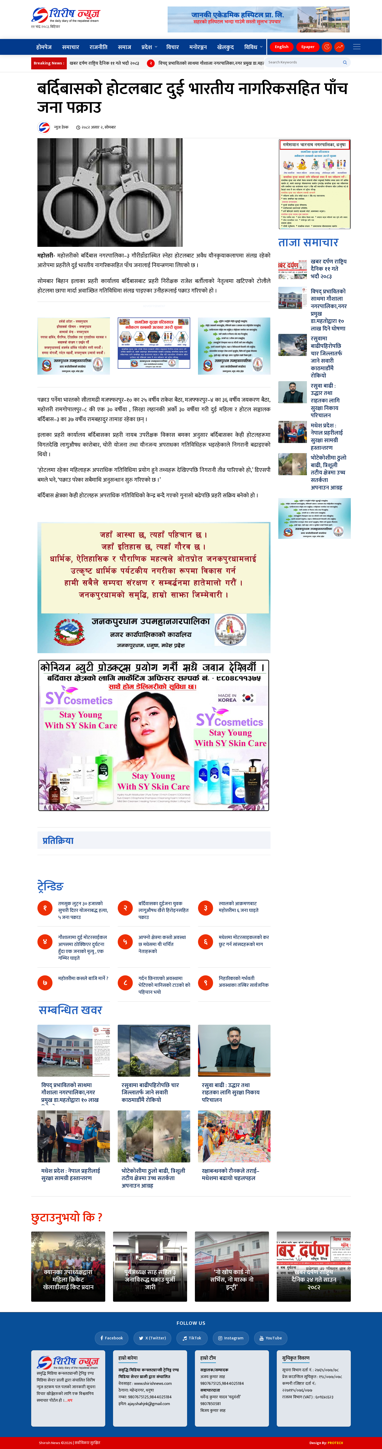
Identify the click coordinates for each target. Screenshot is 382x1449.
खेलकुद (225, 47)
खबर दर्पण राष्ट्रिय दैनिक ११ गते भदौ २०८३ (70, 63)
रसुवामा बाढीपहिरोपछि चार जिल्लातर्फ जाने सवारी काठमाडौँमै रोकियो (150, 1093)
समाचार (70, 47)
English (281, 46)
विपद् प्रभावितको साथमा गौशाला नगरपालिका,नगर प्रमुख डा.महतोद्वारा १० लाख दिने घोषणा (199, 63)
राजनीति (99, 47)
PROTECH (335, 1443)
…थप (68, 1400)
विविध (250, 47)
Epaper (307, 46)
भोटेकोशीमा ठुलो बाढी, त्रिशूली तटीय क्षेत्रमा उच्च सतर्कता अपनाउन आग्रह (153, 1178)
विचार (172, 47)
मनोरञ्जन (198, 47)
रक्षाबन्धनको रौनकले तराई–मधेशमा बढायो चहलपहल (230, 1174)
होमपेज (44, 47)
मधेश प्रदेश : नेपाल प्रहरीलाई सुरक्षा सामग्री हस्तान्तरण (70, 1174)
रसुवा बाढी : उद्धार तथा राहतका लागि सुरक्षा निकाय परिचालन (231, 1093)
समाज (124, 47)
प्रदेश (147, 47)
